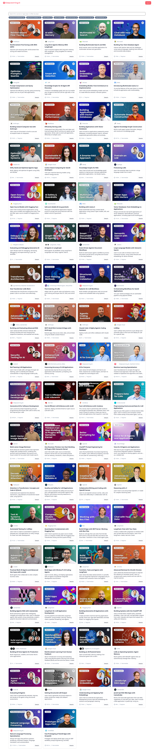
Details (37, 56)
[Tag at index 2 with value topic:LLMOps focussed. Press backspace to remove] (51, 17)
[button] (39, 23)
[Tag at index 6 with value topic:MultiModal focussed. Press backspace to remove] (105, 17)
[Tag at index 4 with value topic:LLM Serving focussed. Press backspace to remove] (76, 17)
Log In (148, 3)
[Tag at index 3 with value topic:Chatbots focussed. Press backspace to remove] (63, 17)
